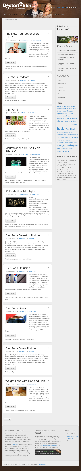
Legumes (67, 134)
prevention (61, 142)
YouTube (73, 4)
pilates (34, 66)
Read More (10, 62)
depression (73, 118)
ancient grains (66, 106)
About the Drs (13, 14)
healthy (20, 410)
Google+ (64, 4)
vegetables (66, 148)
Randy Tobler (24, 154)
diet (12, 66)
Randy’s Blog (24, 14)
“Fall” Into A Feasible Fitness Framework (66, 58)
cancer (13, 180)
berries (59, 108)
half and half (13, 410)
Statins (28, 226)
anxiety (73, 106)
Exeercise (31, 224)
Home (5, 14)
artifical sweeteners (12, 297)
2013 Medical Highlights (20, 191)
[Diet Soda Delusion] (16, 279)
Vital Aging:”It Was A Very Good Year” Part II (66, 64)
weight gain (21, 259)
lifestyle (46, 224)
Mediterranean (9, 226)
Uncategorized (62, 94)
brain (8, 66)
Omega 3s (67, 140)
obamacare (17, 226)
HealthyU (15, 444)
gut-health (69, 125)
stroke (32, 339)
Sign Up (56, 14)
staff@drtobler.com (72, 436)
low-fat (17, 100)
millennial (16, 66)
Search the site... (76, 14)
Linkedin (67, 4)
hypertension (36, 180)
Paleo (23, 226)
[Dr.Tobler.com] (40, 5)
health (17, 339)
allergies (59, 106)
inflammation (61, 134)
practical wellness (41, 66)
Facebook (61, 4)
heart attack (23, 339)
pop (23, 410)
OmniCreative (42, 464)
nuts (63, 140)
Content (60, 80)
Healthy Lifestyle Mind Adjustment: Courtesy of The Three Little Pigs (67, 177)
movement (23, 66)
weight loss (23, 100)
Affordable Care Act (12, 224)
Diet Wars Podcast (17, 77)
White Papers (61, 97)
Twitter (70, 4)
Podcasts (44, 14)
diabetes (9, 339)
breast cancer (61, 111)
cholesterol (22, 224)
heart (68, 129)
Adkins (9, 139)
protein (67, 142)
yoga (11, 68)
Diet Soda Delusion (17, 268)
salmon (66, 145)
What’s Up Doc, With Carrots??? (67, 51)
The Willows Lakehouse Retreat (49, 445)
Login (62, 14)
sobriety (7, 68)
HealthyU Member (62, 7)
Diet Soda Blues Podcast (21, 348)
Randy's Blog (33, 113)
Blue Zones (68, 108)
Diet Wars (11, 109)
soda (16, 259)
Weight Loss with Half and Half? (25, 381)
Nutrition (28, 66)
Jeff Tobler (23, 80)
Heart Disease (28, 180)
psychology (30, 297)
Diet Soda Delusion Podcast (23, 235)
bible (63, 108)
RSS (76, 4)
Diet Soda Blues (15, 308)
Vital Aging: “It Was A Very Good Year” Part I (67, 69)
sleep (24, 182)
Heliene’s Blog (34, 14)
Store (50, 14)
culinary (67, 118)
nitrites (12, 182)
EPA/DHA (64, 121)
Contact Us (70, 438)
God (65, 125)
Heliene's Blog (37, 40)
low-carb (12, 100)
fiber (58, 125)
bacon (9, 180)
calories (9, 259)
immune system (68, 132)
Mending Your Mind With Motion (67, 54)
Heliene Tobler (25, 40)
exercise (20, 180)
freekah (62, 125)
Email (68, 443)
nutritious (59, 140)
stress (60, 148)
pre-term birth (18, 182)
